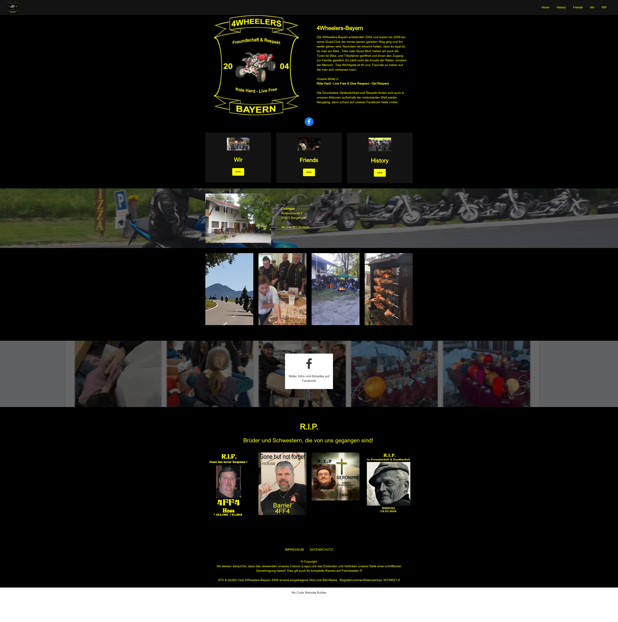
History (561, 7)
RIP (604, 7)
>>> (238, 171)
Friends (578, 7)
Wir (592, 7)
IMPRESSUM (295, 549)
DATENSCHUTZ (321, 549)
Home (545, 7)
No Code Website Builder (309, 592)
